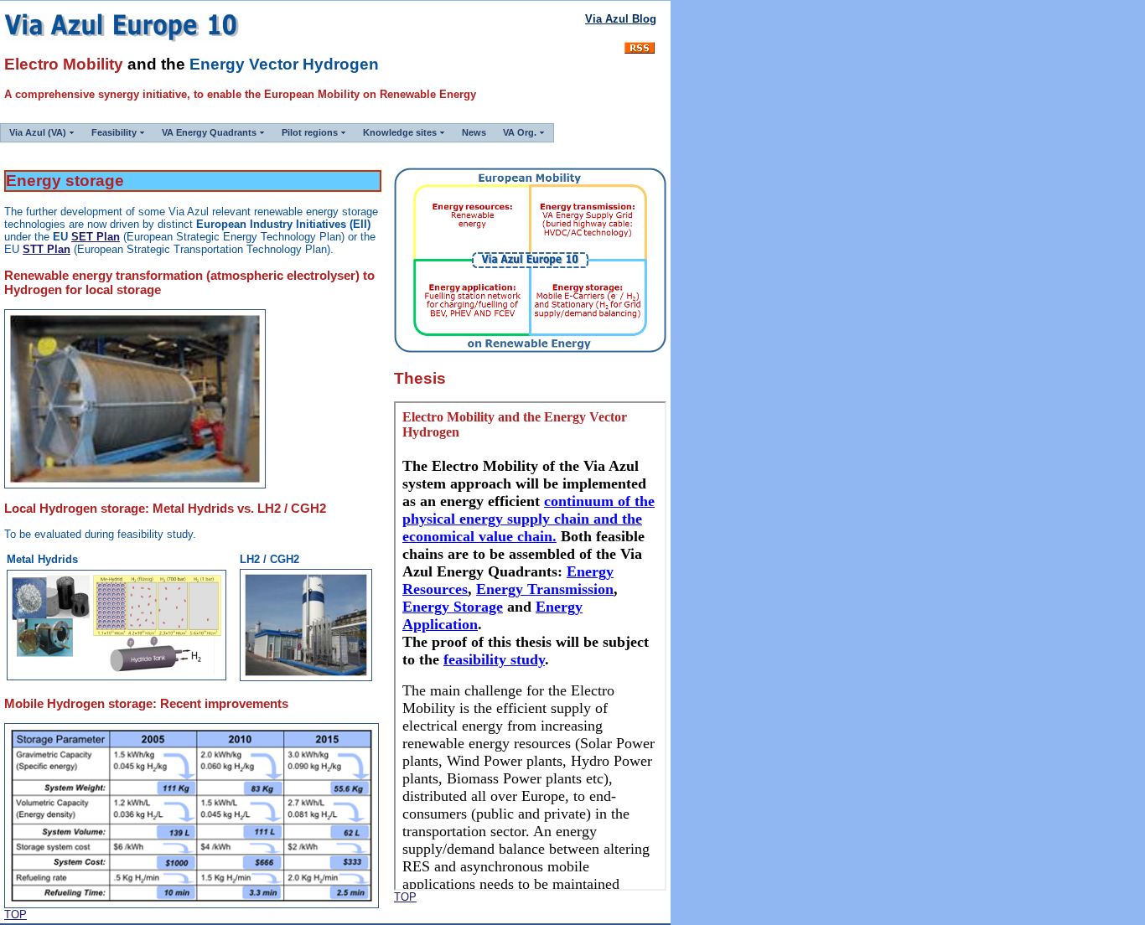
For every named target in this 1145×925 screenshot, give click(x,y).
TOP (15, 914)
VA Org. (519, 132)
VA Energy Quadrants (209, 132)
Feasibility (114, 132)
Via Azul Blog (620, 19)
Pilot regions (310, 132)
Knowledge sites (400, 132)
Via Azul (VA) (37, 132)
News (474, 132)
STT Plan (46, 249)
